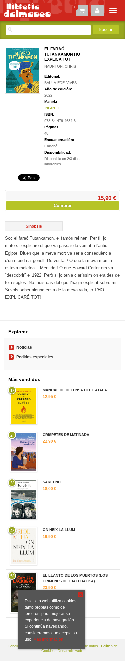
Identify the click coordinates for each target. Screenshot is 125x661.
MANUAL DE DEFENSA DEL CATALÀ (75, 390)
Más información (48, 639)
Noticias (24, 347)
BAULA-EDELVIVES (60, 83)
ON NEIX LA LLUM (59, 530)
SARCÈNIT (52, 482)
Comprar (63, 205)
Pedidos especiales (34, 357)
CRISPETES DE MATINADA (66, 435)
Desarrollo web (70, 651)
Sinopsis (34, 226)
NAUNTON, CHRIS (60, 66)
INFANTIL (52, 108)
